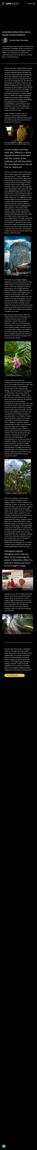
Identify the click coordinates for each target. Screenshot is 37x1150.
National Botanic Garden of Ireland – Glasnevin (16, 32)
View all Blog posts (12, 675)
